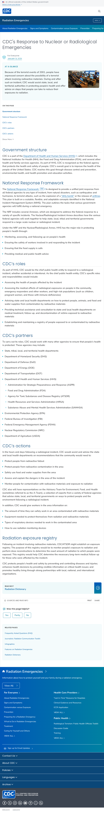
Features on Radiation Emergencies (18, 649)
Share (97, 600)
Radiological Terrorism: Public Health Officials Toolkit (76, 723)
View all (9, 736)
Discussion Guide (61, 728)
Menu (96, 20)
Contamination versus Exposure (64, 28)
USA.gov (16, 810)
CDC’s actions (7, 134)
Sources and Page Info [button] (17, 600)
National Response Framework (23, 189)
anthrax (96, 195)
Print (89, 600)
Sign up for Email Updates (19, 748)
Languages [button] (8, 777)
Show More (7, 139)
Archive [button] (6, 784)
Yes (6, 615)
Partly (17, 615)
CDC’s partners (8, 128)
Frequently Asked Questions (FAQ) (18, 633)
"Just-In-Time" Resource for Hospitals (69, 698)
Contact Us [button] (9, 755)
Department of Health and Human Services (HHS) (49, 155)
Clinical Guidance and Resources (67, 702)
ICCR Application (61, 707)
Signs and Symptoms (39, 28)
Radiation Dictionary (13, 655)
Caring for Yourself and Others (17, 731)
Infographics (10, 644)
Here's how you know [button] (11, 4)
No (27, 615)
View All (9, 685)
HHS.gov (6, 810)
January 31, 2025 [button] (14, 58)
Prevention (85, 28)
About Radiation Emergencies (14, 28)
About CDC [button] (8, 763)
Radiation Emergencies (15, 20)
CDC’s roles (7, 123)
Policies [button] (6, 770)
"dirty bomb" (67, 195)
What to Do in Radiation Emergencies (20, 721)
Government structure (11, 111)
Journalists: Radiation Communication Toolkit (22, 638)
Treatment (8, 726)
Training (57, 733)
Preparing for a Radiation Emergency (19, 717)
